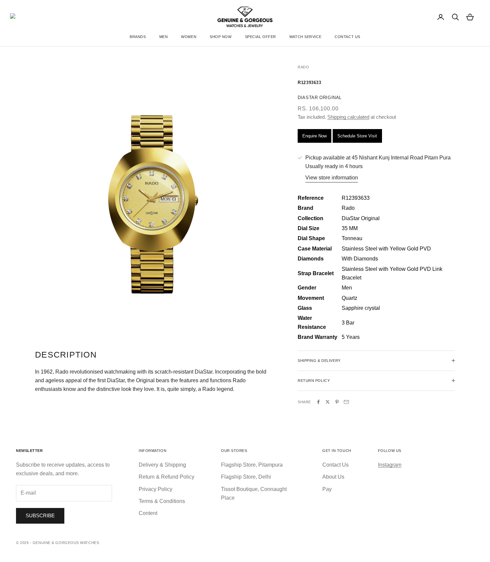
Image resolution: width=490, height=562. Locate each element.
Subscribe (40, 515)
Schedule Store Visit (357, 135)
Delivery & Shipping (162, 465)
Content (148, 513)
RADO (303, 67)
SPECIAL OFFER (260, 37)
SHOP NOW (220, 37)
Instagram (389, 465)
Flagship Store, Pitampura (252, 465)
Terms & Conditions (162, 501)
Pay (327, 489)
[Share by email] (346, 402)
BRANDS (138, 37)
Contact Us (335, 465)
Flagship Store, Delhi (246, 477)
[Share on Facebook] (318, 402)
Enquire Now (314, 135)
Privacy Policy (155, 489)
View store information (331, 177)
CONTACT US (347, 37)
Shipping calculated (348, 117)
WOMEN (188, 37)
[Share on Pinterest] (337, 402)
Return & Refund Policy (166, 477)
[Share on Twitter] (327, 402)
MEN (163, 37)
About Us (333, 477)
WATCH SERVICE (305, 37)
